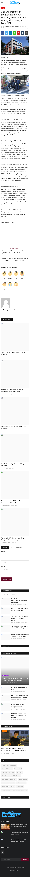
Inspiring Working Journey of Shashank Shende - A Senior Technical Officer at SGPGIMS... (15, 259)
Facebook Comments (16, 547)
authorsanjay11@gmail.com (11, 26)
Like (4, 278)
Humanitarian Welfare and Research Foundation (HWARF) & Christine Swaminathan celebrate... (15, 252)
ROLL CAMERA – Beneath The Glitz (19, 688)
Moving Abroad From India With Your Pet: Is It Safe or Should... (20, 635)
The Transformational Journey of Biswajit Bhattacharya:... (19, 627)
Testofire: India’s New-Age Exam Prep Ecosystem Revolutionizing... (12, 539)
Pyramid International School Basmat (11, 776)
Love (16, 278)
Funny (21, 278)
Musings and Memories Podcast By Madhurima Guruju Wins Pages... (12, 390)
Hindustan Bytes (5, 357)
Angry (4, 289)
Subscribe (25, 859)
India (3, 8)
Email (2, 559)
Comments (5, 547)
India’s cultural (18, 768)
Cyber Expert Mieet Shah (8, 772)
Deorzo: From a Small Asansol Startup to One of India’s (19, 609)
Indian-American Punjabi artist (19, 790)
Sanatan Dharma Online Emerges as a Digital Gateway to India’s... (19, 825)
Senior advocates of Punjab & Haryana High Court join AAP (18, 840)
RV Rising (3, 468)
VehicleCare (5, 779)
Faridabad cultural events (8, 786)
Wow (15, 289)
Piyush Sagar (13, 779)
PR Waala (3, 753)
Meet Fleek (19, 772)
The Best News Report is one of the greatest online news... (14, 465)
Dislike (10, 278)
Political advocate (21, 783)
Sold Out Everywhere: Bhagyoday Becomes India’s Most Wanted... (19, 600)
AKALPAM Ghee (6, 790)
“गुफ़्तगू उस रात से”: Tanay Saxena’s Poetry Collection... (13, 353)
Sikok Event (20, 786)
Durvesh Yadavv (15, 622)
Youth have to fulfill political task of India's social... (19, 833)
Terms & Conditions (14, 870)
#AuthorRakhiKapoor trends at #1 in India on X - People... (14, 427)
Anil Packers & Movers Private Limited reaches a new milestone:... (19, 618)
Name (3, 551)
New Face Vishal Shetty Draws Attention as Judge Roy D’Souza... (14, 749)
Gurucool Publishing (7, 768)
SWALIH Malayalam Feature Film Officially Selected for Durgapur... (18, 715)
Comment (4, 566)
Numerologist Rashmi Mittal (9, 765)
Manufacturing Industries (8, 783)
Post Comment (7, 579)
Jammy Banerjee (23, 779)
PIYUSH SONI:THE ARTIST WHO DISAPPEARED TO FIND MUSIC (19, 696)
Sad (10, 289)
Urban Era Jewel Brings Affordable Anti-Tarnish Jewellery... (17, 706)
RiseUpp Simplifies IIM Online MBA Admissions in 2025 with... (11, 502)
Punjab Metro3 (4, 394)
